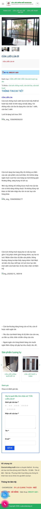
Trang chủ (7, 11)
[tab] (20, 91)
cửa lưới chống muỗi (15, 85)
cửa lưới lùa (28, 85)
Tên (7, 431)
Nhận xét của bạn (12, 414)
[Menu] (3, 3)
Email (7, 439)
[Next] (36, 29)
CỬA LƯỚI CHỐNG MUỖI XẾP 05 (10, 375)
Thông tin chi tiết (13, 90)
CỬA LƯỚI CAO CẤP (19, 11)
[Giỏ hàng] (37, 4)
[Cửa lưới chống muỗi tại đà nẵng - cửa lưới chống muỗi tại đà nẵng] (20, 3)
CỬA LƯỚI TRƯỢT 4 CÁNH (30, 375)
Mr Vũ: (10, 73)
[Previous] (5, 29)
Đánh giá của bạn (12, 402)
